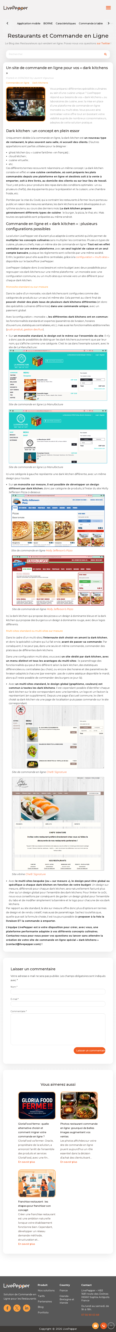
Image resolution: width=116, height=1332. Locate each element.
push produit (15, 329)
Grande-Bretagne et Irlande (67, 1299)
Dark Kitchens (40, 82)
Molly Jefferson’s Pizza (59, 550)
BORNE (48, 23)
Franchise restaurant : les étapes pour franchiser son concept (34, 1206)
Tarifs (41, 1296)
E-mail (15, 999)
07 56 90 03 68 (90, 1314)
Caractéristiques (66, 23)
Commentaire (19, 1011)
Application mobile (28, 23)
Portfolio (43, 1312)
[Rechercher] (105, 54)
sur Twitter (103, 43)
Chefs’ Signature (57, 772)
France (64, 1290)
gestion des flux (33, 329)
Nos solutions (46, 1290)
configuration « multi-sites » (92, 257)
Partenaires (45, 1301)
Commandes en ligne (17, 82)
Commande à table (91, 23)
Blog (41, 1307)
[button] (109, 8)
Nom (14, 987)
